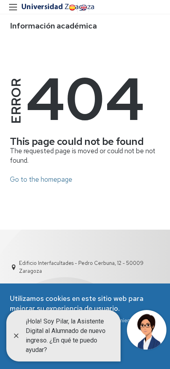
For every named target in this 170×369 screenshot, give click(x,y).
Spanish (71, 7)
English (83, 7)
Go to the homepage (41, 179)
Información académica (53, 26)
